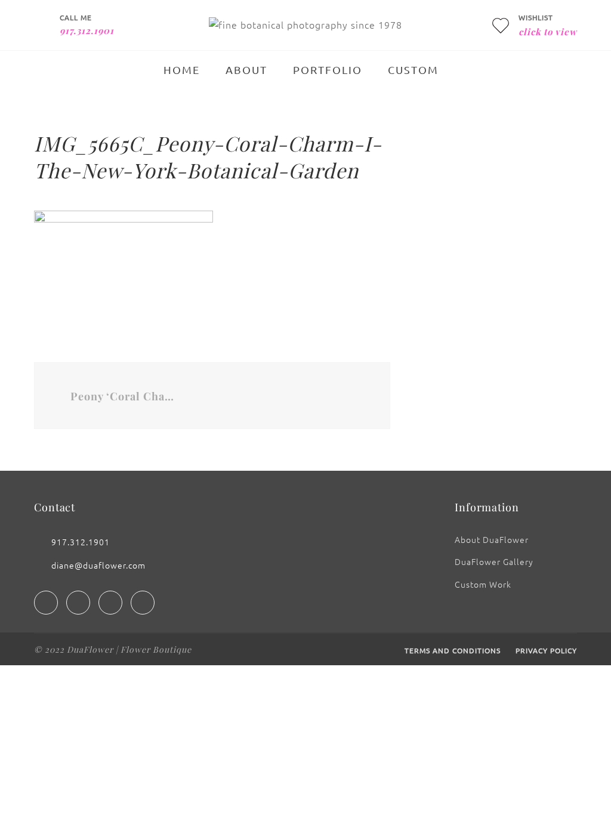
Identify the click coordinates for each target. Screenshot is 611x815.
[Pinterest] (143, 603)
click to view (548, 32)
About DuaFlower (492, 539)
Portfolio (327, 69)
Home (181, 69)
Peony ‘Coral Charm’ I (122, 396)
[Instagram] (78, 603)
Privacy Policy (546, 650)
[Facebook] (46, 603)
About (246, 69)
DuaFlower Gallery (494, 561)
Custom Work (483, 584)
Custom (413, 69)
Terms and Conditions (453, 650)
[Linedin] (110, 603)
